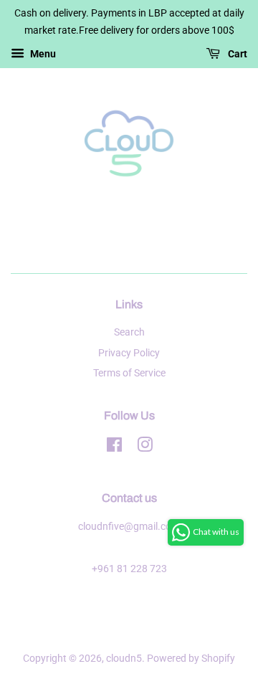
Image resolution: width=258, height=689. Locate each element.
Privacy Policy (129, 353)
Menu (42, 54)
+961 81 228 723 (129, 569)
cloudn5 (124, 658)
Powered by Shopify (191, 658)
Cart (236, 54)
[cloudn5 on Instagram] (145, 448)
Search (129, 332)
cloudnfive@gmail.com (129, 527)
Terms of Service (129, 373)
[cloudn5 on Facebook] (114, 448)
